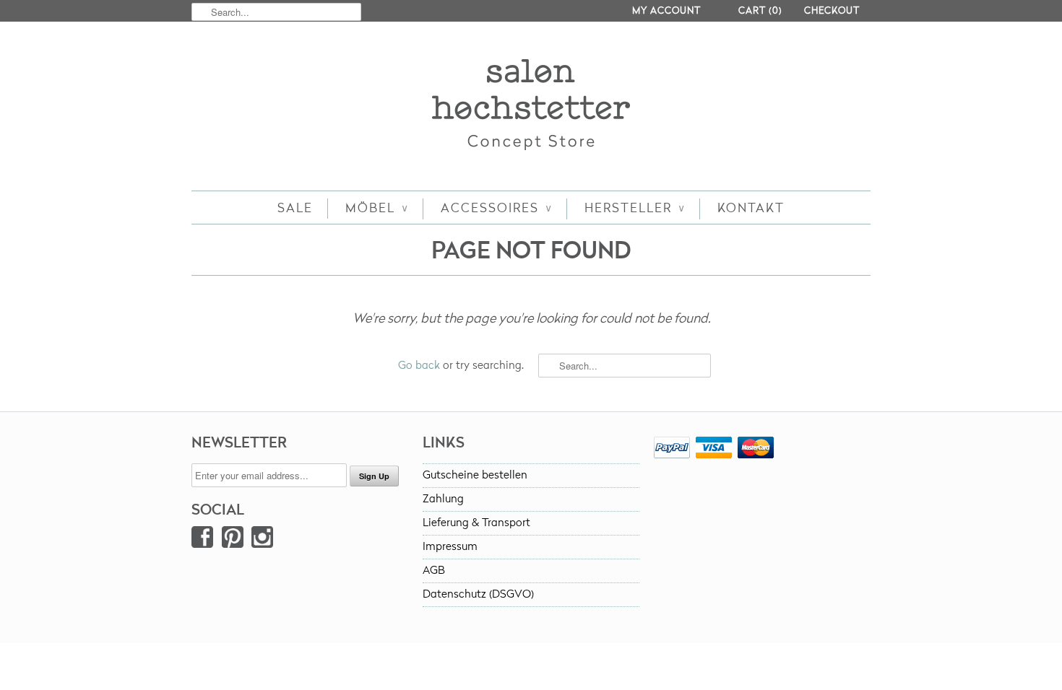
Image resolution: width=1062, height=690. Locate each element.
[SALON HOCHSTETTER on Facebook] (202, 540)
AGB (434, 570)
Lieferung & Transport (476, 523)
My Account (666, 11)
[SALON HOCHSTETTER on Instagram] (262, 540)
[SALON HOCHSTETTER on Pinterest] (232, 540)
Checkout (832, 11)
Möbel (376, 208)
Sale (295, 208)
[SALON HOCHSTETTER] (531, 108)
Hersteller (634, 208)
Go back (419, 365)
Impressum (450, 547)
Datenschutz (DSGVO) (478, 594)
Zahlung (443, 499)
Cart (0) (760, 11)
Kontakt (751, 208)
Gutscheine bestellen (475, 475)
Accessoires (496, 208)
